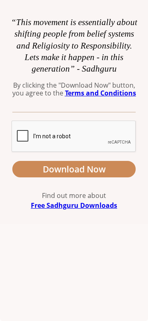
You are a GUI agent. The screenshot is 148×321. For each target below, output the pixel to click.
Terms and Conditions (100, 93)
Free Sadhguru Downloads (74, 205)
